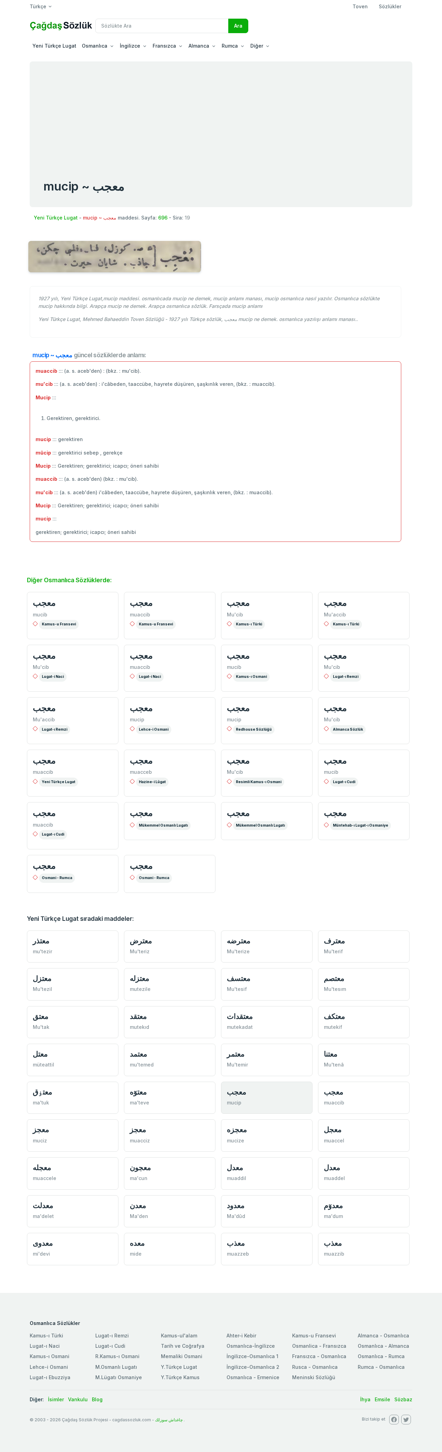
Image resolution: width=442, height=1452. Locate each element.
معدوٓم (333, 1205)
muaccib (140, 614)
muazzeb (238, 1254)
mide (136, 1254)
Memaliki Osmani (181, 1356)
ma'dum (333, 1216)
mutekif (333, 1027)
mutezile (140, 989)
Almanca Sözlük (348, 729)
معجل (333, 1129)
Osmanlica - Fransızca (319, 1346)
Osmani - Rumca (57, 878)
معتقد (138, 1016)
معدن (138, 1205)
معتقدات (240, 1016)
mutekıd (139, 1027)
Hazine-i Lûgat (152, 782)
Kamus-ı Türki (249, 624)
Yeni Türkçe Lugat (54, 46)
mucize (235, 1140)
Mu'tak (41, 1027)
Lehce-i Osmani (154, 729)
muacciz (140, 1140)
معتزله (139, 978)
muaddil (236, 1178)
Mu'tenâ (334, 1065)
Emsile (382, 1399)
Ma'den (139, 1216)
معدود (235, 1205)
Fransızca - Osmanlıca (319, 1356)
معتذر (41, 940)
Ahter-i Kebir (241, 1335)
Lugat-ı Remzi (345, 676)
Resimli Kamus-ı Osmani (258, 782)
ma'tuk (41, 1102)
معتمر (235, 1054)
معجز (41, 1129)
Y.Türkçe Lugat (179, 1367)
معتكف (334, 1016)
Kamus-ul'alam (179, 1335)
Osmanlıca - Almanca (383, 1346)
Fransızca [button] (164, 46)
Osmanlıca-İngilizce (251, 1346)
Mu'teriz (140, 951)
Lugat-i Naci (53, 676)
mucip (137, 719)
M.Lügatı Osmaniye (118, 1377)
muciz (40, 1140)
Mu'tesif (237, 989)
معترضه (238, 940)
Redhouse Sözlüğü (254, 729)
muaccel (334, 1140)
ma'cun (138, 1178)
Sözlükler (390, 6)
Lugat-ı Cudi (344, 782)
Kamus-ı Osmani (251, 676)
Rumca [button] (230, 46)
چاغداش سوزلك (169, 1419)
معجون (140, 1167)
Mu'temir (237, 1065)
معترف (334, 940)
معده (137, 1243)
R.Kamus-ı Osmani (117, 1356)
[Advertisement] (221, 113)
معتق (40, 1016)
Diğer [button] (256, 46)
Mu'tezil (42, 989)
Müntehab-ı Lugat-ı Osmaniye (360, 825)
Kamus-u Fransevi (59, 624)
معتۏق (42, 1092)
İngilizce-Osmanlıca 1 (252, 1356)
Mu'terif (333, 951)
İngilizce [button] (130, 46)
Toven (360, 6)
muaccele (44, 1178)
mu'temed (142, 1065)
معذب (236, 1243)
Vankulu (78, 1399)
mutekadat (240, 1027)
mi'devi (41, 1254)
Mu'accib (335, 614)
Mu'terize (238, 951)
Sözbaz (403, 1399)
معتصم (334, 978)
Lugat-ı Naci (45, 1346)
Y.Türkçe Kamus (180, 1377)
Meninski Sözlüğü (313, 1377)
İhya (365, 1399)
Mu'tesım (335, 989)
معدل (235, 1167)
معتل (40, 1054)
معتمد (138, 1054)
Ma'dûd (236, 1216)
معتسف (238, 978)
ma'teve (139, 1102)
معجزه (237, 1129)
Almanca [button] (199, 46)
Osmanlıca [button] (94, 46)
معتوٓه (138, 1092)
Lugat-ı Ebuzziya (50, 1377)
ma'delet (43, 1216)
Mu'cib (235, 614)
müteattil (43, 1065)
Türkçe (38, 6)
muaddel (334, 1178)
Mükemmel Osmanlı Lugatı (163, 825)
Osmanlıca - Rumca (381, 1356)
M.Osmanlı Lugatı (116, 1367)
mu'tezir (42, 951)
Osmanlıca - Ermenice (253, 1377)
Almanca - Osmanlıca (383, 1335)
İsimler (56, 1399)
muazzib (334, 1254)
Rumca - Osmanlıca (381, 1367)
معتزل (42, 978)
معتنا (330, 1054)
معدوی (43, 1243)
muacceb (141, 772)
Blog (97, 1399)
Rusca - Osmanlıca (315, 1367)
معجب (44, 602)
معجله (42, 1167)
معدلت (43, 1205)
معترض (141, 940)
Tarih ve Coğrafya (182, 1346)
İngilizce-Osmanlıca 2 (253, 1367)
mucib (40, 614)
